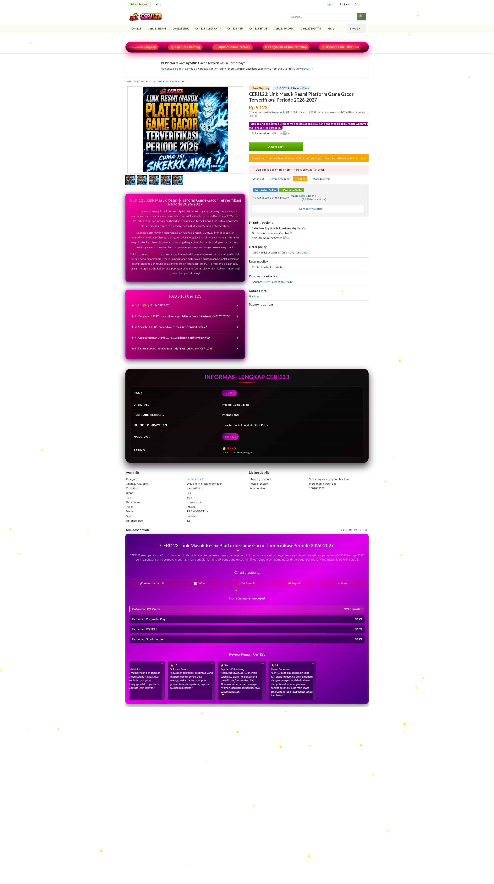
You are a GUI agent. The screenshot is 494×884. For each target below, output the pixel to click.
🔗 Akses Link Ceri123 (152, 583)
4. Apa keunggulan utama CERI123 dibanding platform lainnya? (172, 337)
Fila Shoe (254, 296)
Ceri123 (136, 28)
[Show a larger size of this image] (130, 180)
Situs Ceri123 (195, 479)
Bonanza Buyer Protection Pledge (272, 281)
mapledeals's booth (172, 68)
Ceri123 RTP (235, 28)
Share (301, 178)
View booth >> (304, 68)
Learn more (360, 158)
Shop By (355, 28)
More (331, 28)
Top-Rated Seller (265, 190)
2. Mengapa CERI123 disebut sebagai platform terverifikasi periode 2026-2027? (183, 316)
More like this (321, 178)
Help (158, 4)
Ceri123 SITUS (258, 28)
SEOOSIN (346, 530)
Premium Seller (293, 190)
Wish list (258, 178)
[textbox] (323, 16)
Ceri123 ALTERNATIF (208, 28)
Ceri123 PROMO (284, 28)
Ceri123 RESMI (157, 28)
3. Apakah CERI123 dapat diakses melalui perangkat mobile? (171, 326)
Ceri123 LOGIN (142, 81)
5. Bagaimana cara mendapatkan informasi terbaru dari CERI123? (173, 348)
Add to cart (276, 146)
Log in (329, 4)
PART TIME (361, 530)
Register (344, 4)
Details (301, 228)
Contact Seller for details (267, 267)
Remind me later (280, 178)
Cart (357, 4)
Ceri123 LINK (181, 28)
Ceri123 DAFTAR (311, 28)
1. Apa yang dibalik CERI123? (152, 305)
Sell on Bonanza (139, 4)
